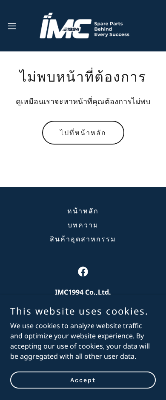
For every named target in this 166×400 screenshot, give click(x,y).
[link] (83, 25)
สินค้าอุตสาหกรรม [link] (83, 239)
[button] (15, 25)
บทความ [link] (83, 225)
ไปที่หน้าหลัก (83, 133)
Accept (83, 379)
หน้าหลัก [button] (83, 211)
